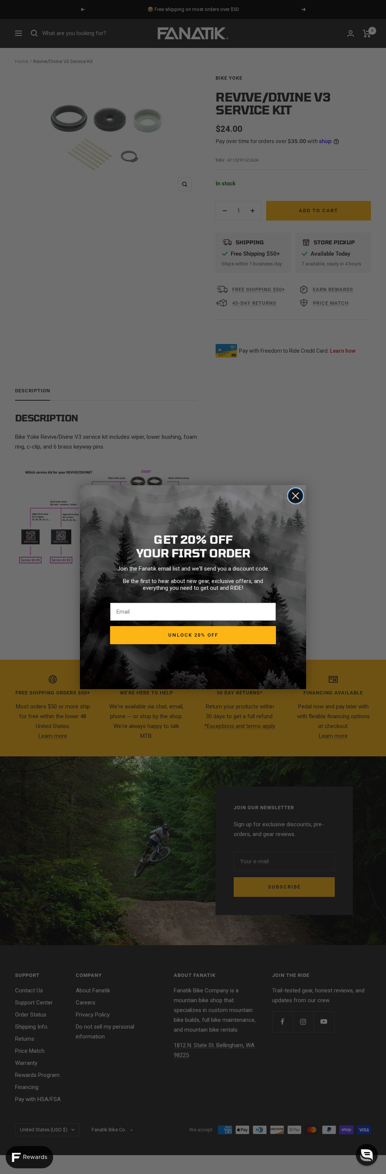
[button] (367, 1155)
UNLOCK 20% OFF (193, 635)
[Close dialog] (295, 495)
